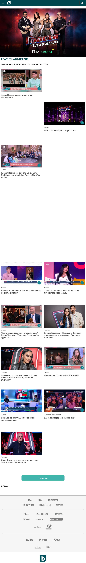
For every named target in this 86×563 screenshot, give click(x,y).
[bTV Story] (45, 505)
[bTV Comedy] (40, 500)
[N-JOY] (29, 540)
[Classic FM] (38, 547)
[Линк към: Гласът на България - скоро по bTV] (64, 122)
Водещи (34, 64)
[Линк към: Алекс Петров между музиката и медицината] (21, 89)
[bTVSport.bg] (56, 519)
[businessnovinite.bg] (59, 514)
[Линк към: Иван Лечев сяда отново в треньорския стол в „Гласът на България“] (21, 452)
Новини (4, 64)
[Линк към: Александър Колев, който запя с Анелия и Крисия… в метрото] (21, 282)
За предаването (23, 64)
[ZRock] (49, 547)
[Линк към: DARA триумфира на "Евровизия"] (64, 410)
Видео (12, 64)
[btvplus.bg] (26, 514)
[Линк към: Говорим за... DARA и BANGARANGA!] (64, 367)
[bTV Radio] (43, 540)
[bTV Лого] (43, 558)
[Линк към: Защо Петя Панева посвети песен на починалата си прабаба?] (64, 282)
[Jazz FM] (56, 540)
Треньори (44, 64)
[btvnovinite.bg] (42, 514)
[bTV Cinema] (53, 500)
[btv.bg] (30, 500)
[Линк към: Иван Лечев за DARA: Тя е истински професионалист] (21, 410)
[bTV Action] (28, 505)
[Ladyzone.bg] (40, 519)
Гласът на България (14, 59)
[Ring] (59, 505)
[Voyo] (26, 519)
